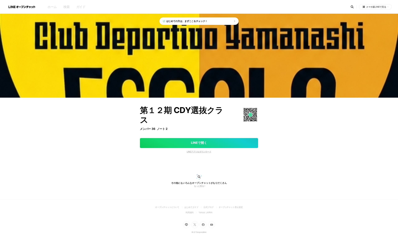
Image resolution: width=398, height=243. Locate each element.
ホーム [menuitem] (52, 7)
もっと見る (199, 186)
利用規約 (192, 212)
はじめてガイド (194, 207)
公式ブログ (211, 207)
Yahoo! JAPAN (205, 212)
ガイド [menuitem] (81, 7)
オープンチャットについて (169, 207)
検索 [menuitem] (66, 7)
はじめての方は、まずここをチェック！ (187, 21)
